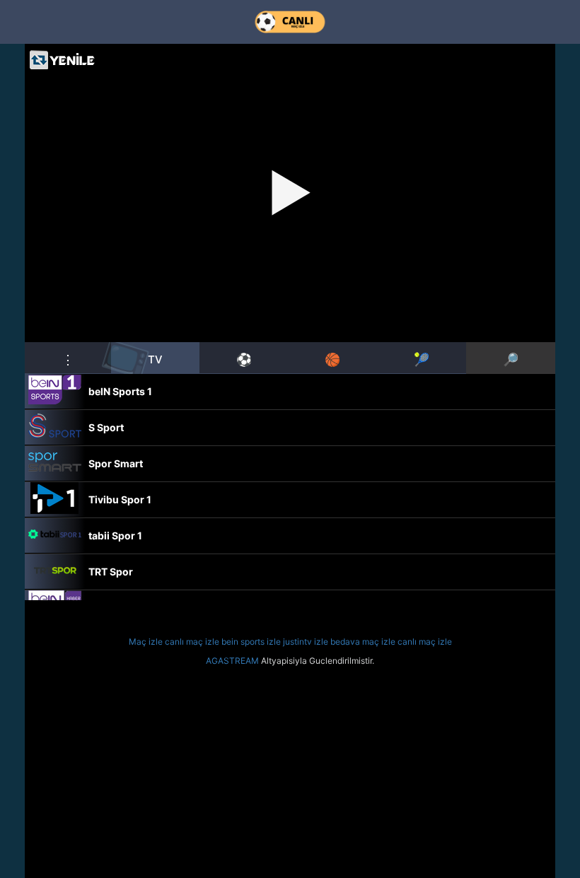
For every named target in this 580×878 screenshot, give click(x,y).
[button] (68, 357)
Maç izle (146, 641)
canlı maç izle (192, 641)
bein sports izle (251, 641)
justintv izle (305, 641)
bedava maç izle (362, 641)
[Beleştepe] (290, 22)
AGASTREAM (232, 660)
